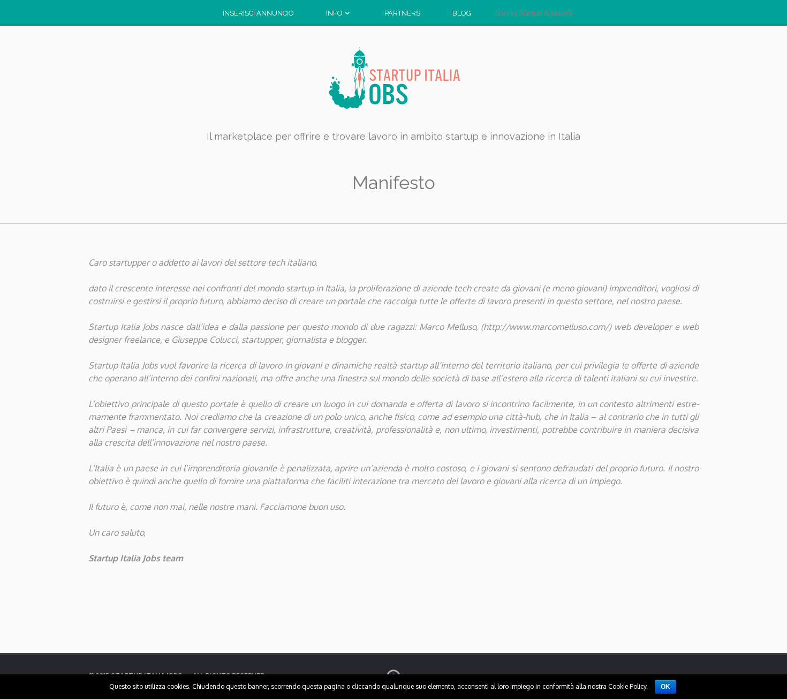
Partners (402, 13)
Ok (665, 686)
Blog (461, 13)
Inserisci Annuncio (258, 13)
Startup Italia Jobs (393, 78)
